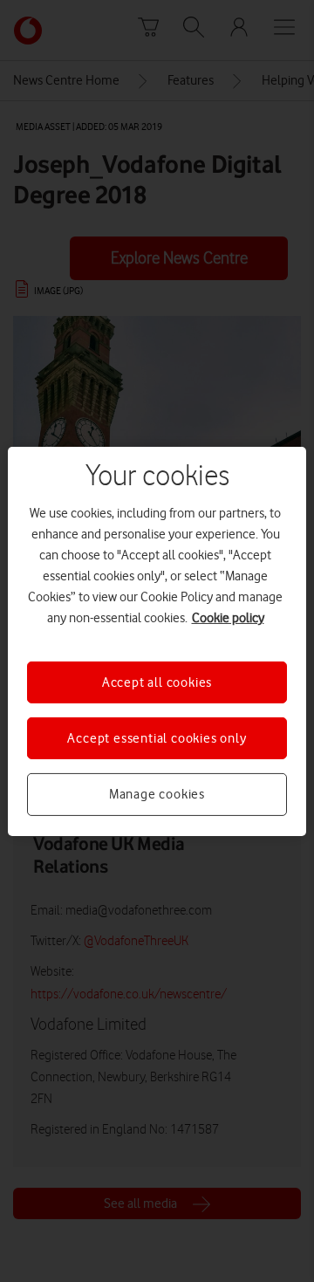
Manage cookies (157, 794)
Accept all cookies (157, 681)
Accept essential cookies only (156, 738)
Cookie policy (228, 617)
